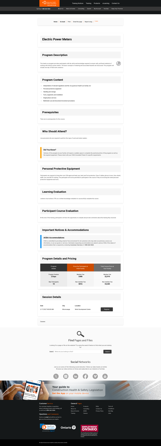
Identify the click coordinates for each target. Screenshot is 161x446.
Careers (85, 413)
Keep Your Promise (117, 9)
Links (109, 413)
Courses (42, 321)
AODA (85, 411)
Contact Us (115, 3)
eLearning (106, 3)
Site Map (110, 411)
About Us (60, 9)
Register (106, 309)
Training (88, 3)
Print (69, 22)
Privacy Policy (99, 411)
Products (97, 3)
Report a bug (88, 22)
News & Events (70, 9)
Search (51, 351)
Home (72, 406)
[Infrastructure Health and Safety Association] (49, 3)
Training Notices (77, 3)
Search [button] (107, 351)
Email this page (77, 22)
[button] (48, 427)
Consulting (81, 9)
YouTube (106, 9)
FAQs (97, 406)
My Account (97, 9)
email (47, 417)
